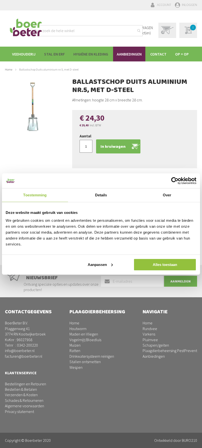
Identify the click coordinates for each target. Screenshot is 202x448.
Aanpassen (97, 264)
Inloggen (189, 4)
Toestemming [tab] (35, 195)
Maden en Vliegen (83, 334)
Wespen (76, 367)
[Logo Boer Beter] (26, 27)
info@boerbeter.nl (20, 350)
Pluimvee (150, 339)
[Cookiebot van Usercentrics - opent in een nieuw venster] (174, 181)
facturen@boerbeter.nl (23, 356)
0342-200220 (27, 345)
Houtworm (77, 328)
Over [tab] (167, 195)
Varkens (149, 334)
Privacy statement (19, 411)
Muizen (75, 345)
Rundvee (150, 328)
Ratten (74, 350)
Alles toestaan (165, 264)
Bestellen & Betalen (21, 389)
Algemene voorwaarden (24, 405)
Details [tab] (101, 195)
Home (8, 69)
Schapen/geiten (156, 345)
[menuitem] (23, 54)
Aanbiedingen (154, 356)
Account (164, 4)
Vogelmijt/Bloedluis (85, 339)
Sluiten (101, 438)
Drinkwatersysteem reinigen (91, 356)
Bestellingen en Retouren (25, 383)
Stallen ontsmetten (85, 361)
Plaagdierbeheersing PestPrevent (170, 350)
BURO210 (189, 440)
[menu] (101, 54)
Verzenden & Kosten (21, 394)
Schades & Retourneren (24, 400)
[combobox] (87, 30)
